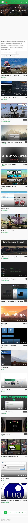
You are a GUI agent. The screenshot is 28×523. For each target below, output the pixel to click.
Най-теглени (10, 56)
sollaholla (4, 143)
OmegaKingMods (6, 121)
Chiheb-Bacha (5, 258)
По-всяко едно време (8, 52)
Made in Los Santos (5, 520)
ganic (3, 391)
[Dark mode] (24, 2)
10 (19, 512)
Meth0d (4, 325)
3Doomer (4, 347)
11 (22, 512)
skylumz (4, 302)
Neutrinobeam (5, 232)
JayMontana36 (5, 502)
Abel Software (5, 188)
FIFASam (4, 166)
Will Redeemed (5, 280)
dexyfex (4, 77)
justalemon (4, 99)
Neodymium (5, 210)
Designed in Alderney (6, 519)
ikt (2, 435)
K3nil (3, 369)
